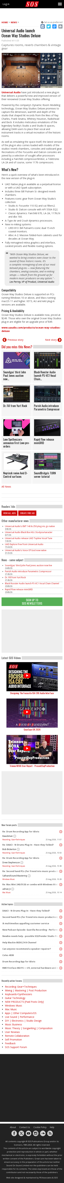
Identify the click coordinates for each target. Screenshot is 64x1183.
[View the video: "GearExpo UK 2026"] (32, 713)
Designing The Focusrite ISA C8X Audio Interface (32, 693)
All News (6, 486)
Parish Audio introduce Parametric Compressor (28, 571)
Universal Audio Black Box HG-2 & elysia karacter (28, 532)
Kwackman (7, 836)
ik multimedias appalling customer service (25, 923)
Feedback (10, 1043)
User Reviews (12, 1032)
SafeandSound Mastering (14, 875)
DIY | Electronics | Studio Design (23, 1020)
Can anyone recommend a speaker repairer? (26, 948)
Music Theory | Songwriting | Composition (29, 1028)
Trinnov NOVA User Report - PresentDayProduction (32, 766)
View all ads (9, 513)
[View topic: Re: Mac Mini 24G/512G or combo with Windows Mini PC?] (60, 884)
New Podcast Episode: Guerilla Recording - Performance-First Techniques (31, 929)
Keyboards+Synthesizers (18, 994)
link (17, 366)
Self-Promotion (13, 1039)
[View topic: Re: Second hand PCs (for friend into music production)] (60, 871)
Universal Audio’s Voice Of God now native (25, 550)
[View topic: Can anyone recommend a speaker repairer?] (60, 948)
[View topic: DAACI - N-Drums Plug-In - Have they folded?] (60, 910)
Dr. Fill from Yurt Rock (15, 577)
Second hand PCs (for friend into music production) (30, 917)
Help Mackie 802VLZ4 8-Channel (19, 942)
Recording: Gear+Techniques (13, 839)
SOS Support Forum (16, 1047)
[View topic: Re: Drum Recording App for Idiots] (60, 831)
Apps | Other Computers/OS (21, 1013)
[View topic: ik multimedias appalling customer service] (60, 923)
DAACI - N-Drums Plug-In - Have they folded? (26, 910)
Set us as (53, 22)
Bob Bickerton (9, 849)
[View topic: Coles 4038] (60, 955)
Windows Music (8, 879)
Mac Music (6, 892)
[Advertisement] (32, 631)
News (14, 22)
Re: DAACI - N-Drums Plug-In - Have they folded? (28, 844)
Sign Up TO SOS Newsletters (32, 601)
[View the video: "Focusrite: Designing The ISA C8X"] (32, 676)
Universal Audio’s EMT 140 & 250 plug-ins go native (30, 526)
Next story (51, 339)
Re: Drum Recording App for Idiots (20, 831)
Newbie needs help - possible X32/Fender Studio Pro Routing (31, 936)
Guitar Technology (15, 998)
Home (5, 22)
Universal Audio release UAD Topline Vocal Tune (28, 538)
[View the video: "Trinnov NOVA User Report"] (32, 749)
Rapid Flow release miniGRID (19, 589)
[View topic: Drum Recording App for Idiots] (60, 961)
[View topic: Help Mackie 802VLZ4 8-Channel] (60, 942)
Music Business (13, 1024)
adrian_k (6, 888)
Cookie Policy (39, 1127)
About (13, 1127)
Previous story (15, 339)
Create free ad (27, 513)
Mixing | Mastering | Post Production (26, 990)
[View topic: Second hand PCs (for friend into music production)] (60, 917)
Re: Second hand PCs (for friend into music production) (31, 871)
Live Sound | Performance (19, 1016)
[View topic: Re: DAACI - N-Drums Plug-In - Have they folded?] (60, 844)
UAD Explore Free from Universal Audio (24, 544)
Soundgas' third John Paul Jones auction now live (28, 565)
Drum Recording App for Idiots (18, 961)
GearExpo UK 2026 (32, 729)
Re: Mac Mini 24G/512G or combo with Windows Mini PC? (31, 884)
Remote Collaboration (17, 1035)
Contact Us (24, 1127)
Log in (6, 4)
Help (52, 1127)
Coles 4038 (8, 955)
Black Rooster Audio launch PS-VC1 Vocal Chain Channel (32, 583)
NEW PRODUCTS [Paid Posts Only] (24, 1001)
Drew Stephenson (11, 862)
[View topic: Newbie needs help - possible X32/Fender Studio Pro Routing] (60, 936)
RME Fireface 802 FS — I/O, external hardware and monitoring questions (31, 967)
